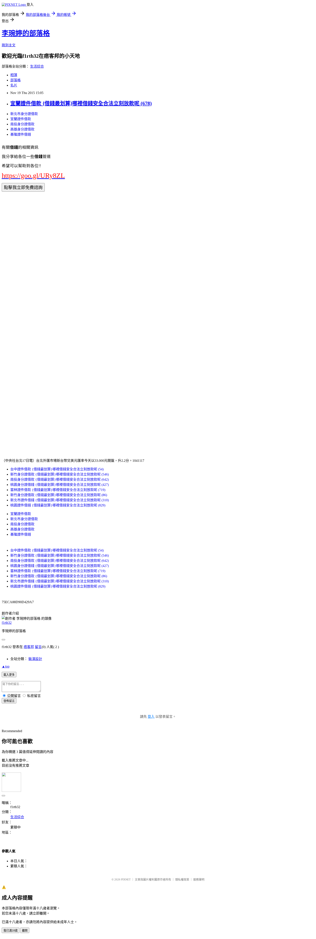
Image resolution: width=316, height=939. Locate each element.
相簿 (13, 75)
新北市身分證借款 (24, 114)
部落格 (15, 80)
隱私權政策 (182, 879)
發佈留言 (9, 701)
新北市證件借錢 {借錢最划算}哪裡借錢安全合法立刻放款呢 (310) (59, 500)
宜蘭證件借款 (20, 119)
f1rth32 (7, 622)
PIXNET (126, 879)
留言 (38, 647)
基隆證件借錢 (20, 134)
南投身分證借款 (22, 124)
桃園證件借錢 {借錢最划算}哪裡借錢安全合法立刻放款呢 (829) (57, 505)
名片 (13, 85)
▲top (5, 666)
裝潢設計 (35, 659)
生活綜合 (37, 66)
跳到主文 (8, 45)
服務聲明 (198, 879)
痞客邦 (29, 647)
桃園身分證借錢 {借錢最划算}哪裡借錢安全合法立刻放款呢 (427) (59, 484)
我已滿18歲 (10, 930)
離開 (25, 930)
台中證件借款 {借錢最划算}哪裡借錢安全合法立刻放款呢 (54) (57, 469)
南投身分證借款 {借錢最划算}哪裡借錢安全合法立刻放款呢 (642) (59, 479)
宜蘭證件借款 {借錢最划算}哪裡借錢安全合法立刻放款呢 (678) (81, 103)
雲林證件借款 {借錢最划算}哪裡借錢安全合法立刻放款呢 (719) (57, 490)
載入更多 (9, 674)
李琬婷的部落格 (26, 33)
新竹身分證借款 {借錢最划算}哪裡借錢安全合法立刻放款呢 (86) (58, 495)
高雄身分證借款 (22, 129)
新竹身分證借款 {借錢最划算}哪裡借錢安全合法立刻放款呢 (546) (59, 474)
